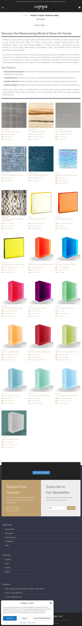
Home (25, 15)
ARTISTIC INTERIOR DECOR (9, 226)
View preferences (42, 618)
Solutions (8, 559)
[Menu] (3, 7)
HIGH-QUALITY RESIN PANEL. (37, 137)
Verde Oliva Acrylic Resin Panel (66, 352)
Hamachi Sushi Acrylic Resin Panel (40, 352)
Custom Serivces (10, 537)
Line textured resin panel (64, 131)
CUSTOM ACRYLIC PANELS (36, 403)
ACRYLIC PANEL (61, 178)
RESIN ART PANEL (7, 137)
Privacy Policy (31, 622)
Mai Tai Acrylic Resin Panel (64, 219)
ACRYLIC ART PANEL (8, 398)
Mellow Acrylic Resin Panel (11, 352)
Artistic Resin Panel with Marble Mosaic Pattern (12, 220)
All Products (9, 533)
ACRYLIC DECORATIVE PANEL (64, 223)
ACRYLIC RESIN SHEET (35, 269)
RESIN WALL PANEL (7, 139)
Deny (24, 618)
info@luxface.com (16, 597)
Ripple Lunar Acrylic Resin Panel (66, 175)
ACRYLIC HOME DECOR (8, 272)
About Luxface (10, 529)
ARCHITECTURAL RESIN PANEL (10, 444)
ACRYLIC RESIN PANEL (62, 180)
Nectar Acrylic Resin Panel (37, 219)
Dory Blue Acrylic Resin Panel (66, 264)
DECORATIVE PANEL (8, 178)
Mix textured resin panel (36, 131)
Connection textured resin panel (13, 175)
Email (49, 508)
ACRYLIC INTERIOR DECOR (63, 267)
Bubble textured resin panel (38, 175)
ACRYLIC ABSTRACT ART (35, 311)
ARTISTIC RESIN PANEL (8, 228)
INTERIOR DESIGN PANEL (36, 178)
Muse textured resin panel (11, 131)
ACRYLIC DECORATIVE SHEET (10, 357)
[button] (51, 603)
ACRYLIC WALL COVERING (63, 359)
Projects (7, 567)
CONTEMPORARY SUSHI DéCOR (38, 359)
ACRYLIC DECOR (61, 311)
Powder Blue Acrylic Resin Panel (67, 395)
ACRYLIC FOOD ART (34, 354)
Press (7, 563)
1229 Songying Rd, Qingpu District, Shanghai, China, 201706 (24, 589)
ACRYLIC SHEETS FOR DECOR (10, 316)
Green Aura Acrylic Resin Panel (39, 395)
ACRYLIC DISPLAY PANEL (63, 313)
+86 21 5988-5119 (16, 593)
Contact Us (9, 541)
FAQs (7, 545)
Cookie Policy (23, 622)
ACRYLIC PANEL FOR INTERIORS (37, 223)
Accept (10, 618)
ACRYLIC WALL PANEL (62, 183)
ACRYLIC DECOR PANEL (62, 354)
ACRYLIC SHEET (60, 272)
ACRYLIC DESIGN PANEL (9, 269)
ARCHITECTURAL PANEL (8, 134)
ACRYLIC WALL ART (34, 313)
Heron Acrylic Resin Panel (10, 395)
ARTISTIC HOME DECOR (8, 223)
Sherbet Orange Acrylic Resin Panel (40, 264)
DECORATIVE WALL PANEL (36, 134)
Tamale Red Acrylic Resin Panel (12, 308)
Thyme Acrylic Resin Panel (65, 308)
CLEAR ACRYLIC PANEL (8, 447)
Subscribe (72, 508)
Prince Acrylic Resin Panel (37, 308)
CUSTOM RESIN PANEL (8, 403)
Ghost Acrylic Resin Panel (10, 439)
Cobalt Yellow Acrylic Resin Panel (13, 264)
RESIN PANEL (60, 139)
